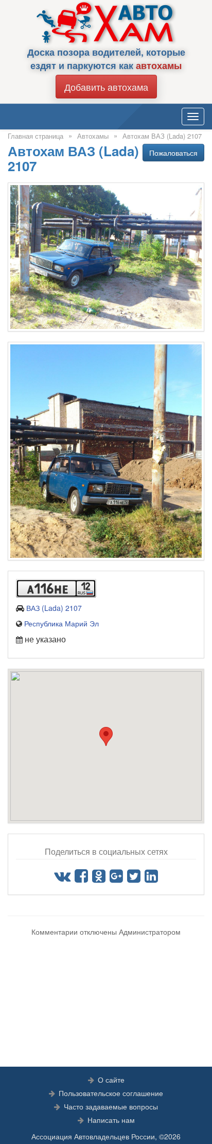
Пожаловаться (173, 152)
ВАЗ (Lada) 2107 (54, 608)
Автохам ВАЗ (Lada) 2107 (162, 136)
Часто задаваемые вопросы (111, 1106)
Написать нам (111, 1120)
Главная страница (35, 136)
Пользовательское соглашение (111, 1093)
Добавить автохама (106, 86)
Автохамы (93, 136)
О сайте (111, 1079)
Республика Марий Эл (61, 623)
